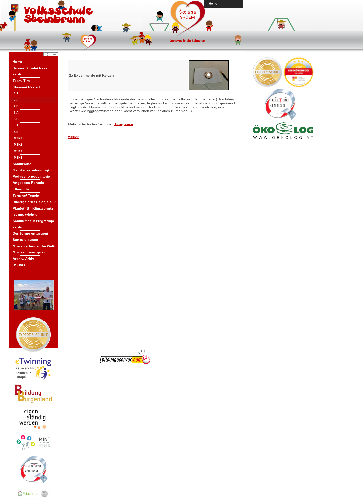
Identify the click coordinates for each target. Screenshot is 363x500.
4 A (16, 125)
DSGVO (19, 265)
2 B (16, 106)
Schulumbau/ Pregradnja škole (33, 224)
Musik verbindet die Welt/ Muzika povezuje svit (34, 249)
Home (213, 3)
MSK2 (18, 144)
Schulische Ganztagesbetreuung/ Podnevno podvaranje (31, 170)
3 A (16, 112)
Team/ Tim (21, 81)
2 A (16, 99)
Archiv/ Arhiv (23, 259)
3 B (16, 119)
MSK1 (18, 138)
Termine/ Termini (26, 195)
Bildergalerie (123, 124)
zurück (73, 137)
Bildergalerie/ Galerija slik (34, 202)
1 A (16, 93)
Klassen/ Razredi (27, 87)
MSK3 (18, 151)
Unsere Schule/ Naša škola (30, 71)
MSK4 (18, 157)
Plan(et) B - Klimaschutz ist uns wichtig (33, 211)
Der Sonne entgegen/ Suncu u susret (30, 237)
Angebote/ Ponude (28, 183)
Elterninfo (21, 189)
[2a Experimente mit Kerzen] (209, 89)
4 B (16, 131)
